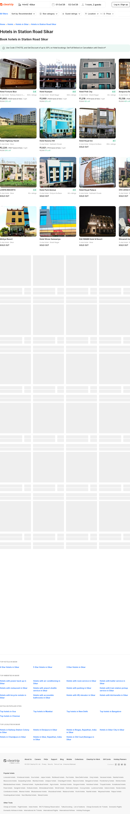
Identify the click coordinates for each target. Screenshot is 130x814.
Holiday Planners (120, 759)
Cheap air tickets (10, 807)
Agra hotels (54, 784)
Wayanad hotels (104, 791)
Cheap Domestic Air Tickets (97, 807)
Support (54, 759)
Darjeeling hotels (24, 781)
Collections (79, 759)
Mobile (69, 759)
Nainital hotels (118, 777)
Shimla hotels (121, 781)
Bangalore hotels (91, 781)
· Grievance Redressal (69, 764)
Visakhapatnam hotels (12, 795)
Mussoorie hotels (10, 781)
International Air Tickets (33, 810)
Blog (62, 759)
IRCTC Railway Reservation (49, 807)
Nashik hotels (91, 791)
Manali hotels (43, 795)
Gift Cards (107, 759)
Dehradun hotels (72, 788)
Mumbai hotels (38, 781)
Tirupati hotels (105, 784)
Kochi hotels (80, 791)
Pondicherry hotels (107, 781)
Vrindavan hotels (23, 777)
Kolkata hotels (32, 788)
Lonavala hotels (9, 777)
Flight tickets (22, 807)
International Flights (50, 810)
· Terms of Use (57, 764)
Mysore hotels (78, 781)
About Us (28, 759)
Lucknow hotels (97, 788)
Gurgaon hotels (79, 784)
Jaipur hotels (46, 777)
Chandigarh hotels (64, 781)
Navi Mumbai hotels (29, 795)
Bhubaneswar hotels (39, 791)
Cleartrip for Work (93, 759)
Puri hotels (70, 777)
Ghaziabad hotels (54, 791)
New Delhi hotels (81, 777)
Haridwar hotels (92, 784)
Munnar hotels (24, 791)
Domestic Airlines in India (13, 810)
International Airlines (67, 810)
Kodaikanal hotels (119, 784)
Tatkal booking (66, 807)
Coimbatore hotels (11, 791)
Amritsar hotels (66, 784)
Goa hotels (35, 777)
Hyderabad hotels (41, 784)
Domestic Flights (115, 807)
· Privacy (43, 764)
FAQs (46, 759)
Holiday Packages (83, 810)
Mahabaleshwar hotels (12, 784)
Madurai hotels (68, 791)
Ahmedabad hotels (46, 788)
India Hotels (33, 807)
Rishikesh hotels (58, 777)
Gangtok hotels (19, 788)
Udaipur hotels (50, 781)
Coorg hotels (85, 788)
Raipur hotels (116, 791)
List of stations (79, 807)
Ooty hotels (94, 777)
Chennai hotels (27, 784)
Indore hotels (110, 788)
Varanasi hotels (105, 777)
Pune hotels (8, 788)
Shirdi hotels (59, 788)
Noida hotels (121, 788)
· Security (50, 764)
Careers (38, 759)
